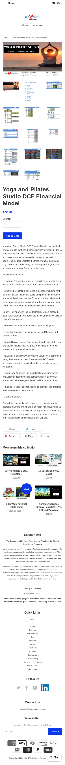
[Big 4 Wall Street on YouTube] (35, 689)
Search (33, 619)
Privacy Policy (32, 659)
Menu (11, 3)
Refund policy (32, 669)
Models (33, 626)
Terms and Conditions (32, 662)
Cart (59, 3)
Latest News (32, 534)
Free (32, 623)
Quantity (7, 219)
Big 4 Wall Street (31, 758)
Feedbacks (32, 648)
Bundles (32, 630)
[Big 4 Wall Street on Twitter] (18, 689)
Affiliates (32, 641)
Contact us (32, 655)
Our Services (32, 633)
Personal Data (32, 666)
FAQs (32, 644)
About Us (32, 651)
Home (5, 37)
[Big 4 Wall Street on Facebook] (27, 689)
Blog (32, 637)
